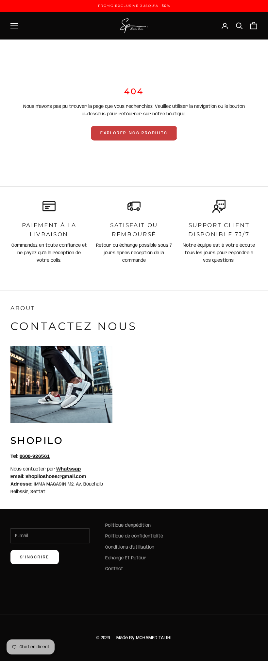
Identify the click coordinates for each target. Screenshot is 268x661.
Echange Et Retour (125, 558)
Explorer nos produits (134, 133)
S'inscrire (34, 557)
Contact (114, 569)
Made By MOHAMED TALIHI (144, 638)
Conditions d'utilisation (129, 547)
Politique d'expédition (128, 525)
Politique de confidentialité (134, 536)
